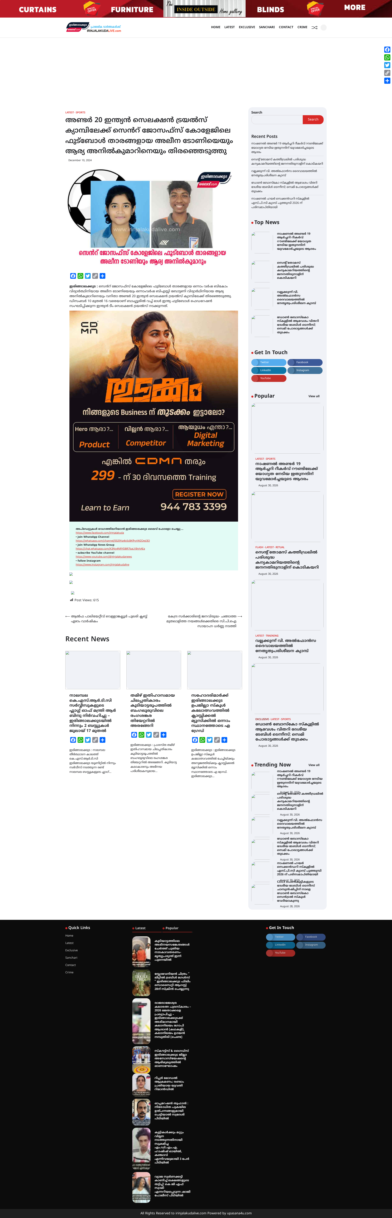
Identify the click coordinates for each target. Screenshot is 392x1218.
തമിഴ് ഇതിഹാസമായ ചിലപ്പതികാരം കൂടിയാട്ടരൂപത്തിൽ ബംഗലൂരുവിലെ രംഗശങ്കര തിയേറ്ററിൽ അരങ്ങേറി (152, 710)
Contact (286, 27)
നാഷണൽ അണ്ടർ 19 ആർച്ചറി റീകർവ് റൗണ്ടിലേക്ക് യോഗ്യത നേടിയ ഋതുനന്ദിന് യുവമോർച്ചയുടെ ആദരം (287, 148)
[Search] (324, 28)
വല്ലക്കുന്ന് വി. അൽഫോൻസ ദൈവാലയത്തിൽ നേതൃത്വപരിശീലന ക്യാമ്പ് (285, 646)
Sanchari (267, 27)
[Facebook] (387, 50)
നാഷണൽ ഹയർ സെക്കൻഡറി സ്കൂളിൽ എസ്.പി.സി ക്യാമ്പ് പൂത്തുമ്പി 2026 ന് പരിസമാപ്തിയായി (280, 203)
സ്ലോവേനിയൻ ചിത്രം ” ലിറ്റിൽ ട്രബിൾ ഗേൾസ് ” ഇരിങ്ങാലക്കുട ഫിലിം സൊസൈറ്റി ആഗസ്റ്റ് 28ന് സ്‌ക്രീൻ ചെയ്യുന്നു (172, 981)
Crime (302, 27)
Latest (229, 27)
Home (215, 27)
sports (80, 112)
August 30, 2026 (268, 485)
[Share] (387, 81)
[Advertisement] (196, 68)
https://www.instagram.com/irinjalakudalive (102, 565)
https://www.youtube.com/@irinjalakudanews (104, 557)
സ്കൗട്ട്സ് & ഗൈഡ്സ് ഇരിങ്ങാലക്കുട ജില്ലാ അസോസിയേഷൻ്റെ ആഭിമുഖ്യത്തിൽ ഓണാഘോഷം (172, 1058)
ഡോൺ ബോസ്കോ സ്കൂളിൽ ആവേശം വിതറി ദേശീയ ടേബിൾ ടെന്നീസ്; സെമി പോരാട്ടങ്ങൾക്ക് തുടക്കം (284, 187)
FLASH (259, 547)
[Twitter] (387, 65)
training (272, 636)
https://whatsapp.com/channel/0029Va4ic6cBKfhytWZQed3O (113, 541)
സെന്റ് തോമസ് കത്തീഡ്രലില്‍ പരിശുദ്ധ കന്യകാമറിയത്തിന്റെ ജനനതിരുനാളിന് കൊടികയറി (295, 270)
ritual (280, 547)
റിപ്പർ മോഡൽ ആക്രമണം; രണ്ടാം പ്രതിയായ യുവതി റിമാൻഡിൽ (169, 1083)
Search (256, 113)
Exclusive (247, 27)
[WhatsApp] (387, 57)
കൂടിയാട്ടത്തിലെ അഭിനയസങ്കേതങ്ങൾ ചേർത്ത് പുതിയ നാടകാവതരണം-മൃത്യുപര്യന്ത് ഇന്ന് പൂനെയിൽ (172, 950)
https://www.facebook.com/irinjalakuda (100, 533)
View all (314, 396)
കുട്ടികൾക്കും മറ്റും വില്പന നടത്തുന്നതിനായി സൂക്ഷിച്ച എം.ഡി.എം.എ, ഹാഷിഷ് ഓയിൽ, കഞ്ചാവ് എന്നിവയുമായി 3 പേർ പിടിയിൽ (172, 1147)
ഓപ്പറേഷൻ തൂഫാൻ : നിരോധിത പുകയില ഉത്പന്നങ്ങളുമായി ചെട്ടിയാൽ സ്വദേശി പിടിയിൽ (171, 1111)
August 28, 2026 (290, 906)
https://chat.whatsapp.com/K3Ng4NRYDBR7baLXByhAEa (110, 549)
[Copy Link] (387, 73)
